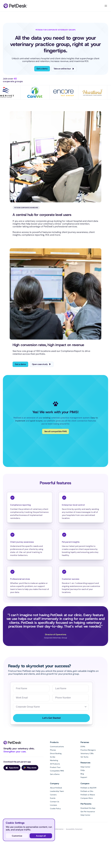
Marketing (54, 760)
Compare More (87, 798)
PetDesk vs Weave (88, 795)
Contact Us (54, 801)
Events (52, 798)
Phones (53, 750)
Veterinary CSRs (87, 753)
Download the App (88, 808)
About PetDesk (56, 788)
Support (84, 777)
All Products (55, 764)
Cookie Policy (55, 808)
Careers (53, 795)
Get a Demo (55, 774)
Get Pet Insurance (88, 811)
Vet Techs (84, 757)
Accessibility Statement (74, 829)
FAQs (83, 770)
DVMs (83, 746)
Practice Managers (88, 750)
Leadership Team (57, 791)
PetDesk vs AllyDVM (88, 788)
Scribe (52, 757)
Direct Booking (56, 753)
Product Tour (55, 767)
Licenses (53, 805)
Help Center (85, 767)
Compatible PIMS (57, 771)
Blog (82, 774)
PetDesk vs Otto (87, 791)
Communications (57, 746)
